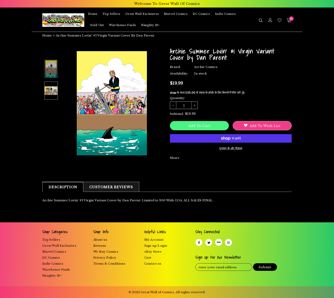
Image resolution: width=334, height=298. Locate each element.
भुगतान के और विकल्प (230, 148)
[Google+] (218, 242)
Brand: (175, 67)
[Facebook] (198, 242)
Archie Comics (205, 67)
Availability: (179, 73)
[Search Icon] (261, 20)
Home (47, 35)
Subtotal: (177, 114)
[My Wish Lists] (279, 20)
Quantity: (177, 98)
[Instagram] (228, 242)
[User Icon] (270, 20)
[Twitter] (208, 242)
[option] (112, 103)
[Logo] (63, 20)
